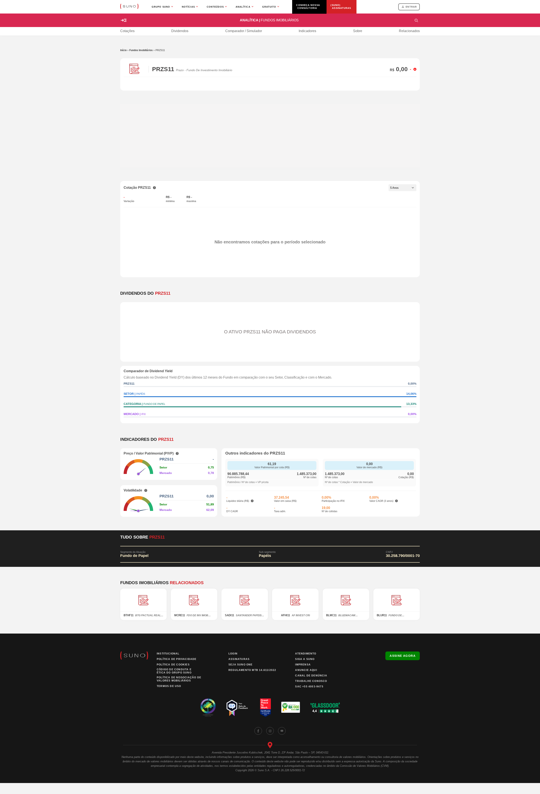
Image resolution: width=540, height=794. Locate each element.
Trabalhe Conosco (311, 681)
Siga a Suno (305, 659)
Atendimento (305, 653)
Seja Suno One (240, 664)
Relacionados (409, 31)
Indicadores (307, 31)
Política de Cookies (173, 664)
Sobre (357, 31)
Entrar (411, 6)
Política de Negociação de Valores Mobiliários (179, 679)
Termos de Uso (169, 686)
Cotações (127, 31)
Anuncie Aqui (306, 670)
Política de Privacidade (177, 659)
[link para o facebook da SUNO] (258, 731)
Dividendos (179, 31)
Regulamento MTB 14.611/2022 (252, 670)
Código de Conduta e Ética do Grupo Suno (174, 671)
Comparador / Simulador (243, 31)
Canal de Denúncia (311, 675)
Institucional (168, 653)
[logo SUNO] (129, 7)
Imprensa (303, 664)
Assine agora (403, 655)
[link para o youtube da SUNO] (282, 731)
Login (233, 653)
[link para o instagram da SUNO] (270, 731)
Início (123, 50)
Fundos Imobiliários (141, 50)
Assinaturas (239, 659)
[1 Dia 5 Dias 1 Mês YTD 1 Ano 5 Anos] (402, 187)
